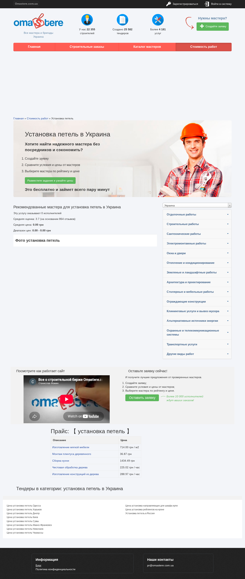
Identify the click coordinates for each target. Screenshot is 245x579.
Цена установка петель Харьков (24, 509)
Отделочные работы (181, 214)
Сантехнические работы (184, 233)
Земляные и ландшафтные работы (192, 272)
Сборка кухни (60, 460)
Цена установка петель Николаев (25, 529)
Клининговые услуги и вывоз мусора (193, 311)
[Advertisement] (122, 81)
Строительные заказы (87, 46)
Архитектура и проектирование (189, 282)
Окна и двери (176, 253)
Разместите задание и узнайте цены (50, 180)
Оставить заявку (142, 398)
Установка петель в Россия (140, 513)
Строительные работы (183, 224)
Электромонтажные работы (186, 243)
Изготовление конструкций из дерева (75, 474)
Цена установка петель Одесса (24, 505)
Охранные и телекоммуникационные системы (193, 332)
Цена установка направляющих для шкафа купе (151, 505)
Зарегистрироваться (185, 3)
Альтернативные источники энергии (192, 320)
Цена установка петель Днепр (23, 513)
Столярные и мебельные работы (190, 291)
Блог (38, 565)
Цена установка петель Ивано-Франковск (29, 525)
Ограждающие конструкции (186, 301)
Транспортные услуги (182, 344)
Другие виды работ (180, 353)
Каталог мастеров (147, 46)
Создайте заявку (215, 26)
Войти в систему (221, 3)
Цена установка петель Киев (22, 517)
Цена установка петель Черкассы (25, 532)
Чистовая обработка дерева (69, 467)
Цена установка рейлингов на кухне (144, 509)
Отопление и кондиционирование (190, 262)
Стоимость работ (203, 46)
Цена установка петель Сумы (23, 521)
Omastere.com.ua (26, 3)
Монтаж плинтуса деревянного (71, 453)
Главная (34, 46)
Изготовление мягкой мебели (70, 447)
